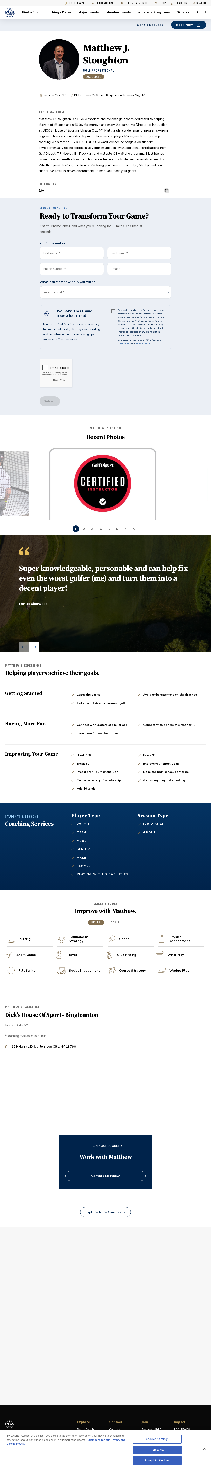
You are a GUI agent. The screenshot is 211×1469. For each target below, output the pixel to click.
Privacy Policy (124, 343)
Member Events (118, 12)
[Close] (204, 1448)
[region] (105, 1449)
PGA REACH (182, 1430)
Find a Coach (32, 12)
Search (201, 3)
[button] (105, 292)
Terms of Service (142, 343)
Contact (114, 1429)
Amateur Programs (154, 12)
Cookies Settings (157, 1439)
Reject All (157, 1450)
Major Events (88, 12)
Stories (183, 12)
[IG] (166, 190)
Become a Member (137, 3)
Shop (160, 3)
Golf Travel (77, 3)
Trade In (179, 3)
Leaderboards (105, 3)
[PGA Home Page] (10, 12)
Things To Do (60, 12)
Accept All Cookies (157, 1460)
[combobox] (139, 269)
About (201, 12)
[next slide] (34, 647)
